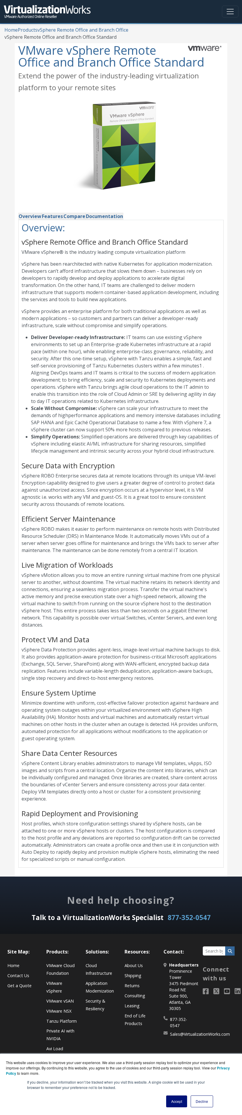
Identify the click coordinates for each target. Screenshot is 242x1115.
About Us (134, 965)
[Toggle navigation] (230, 11)
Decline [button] (202, 1101)
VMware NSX (58, 1011)
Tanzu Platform (61, 1021)
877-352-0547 (189, 918)
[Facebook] (206, 991)
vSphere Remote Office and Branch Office (82, 30)
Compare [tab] (74, 216)
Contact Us (18, 975)
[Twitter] (216, 991)
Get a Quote (19, 985)
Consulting (135, 995)
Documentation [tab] (104, 216)
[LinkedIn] (238, 991)
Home (11, 30)
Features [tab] (52, 216)
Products (27, 30)
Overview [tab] (30, 216)
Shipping (133, 975)
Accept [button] (176, 1101)
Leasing (132, 1005)
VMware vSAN (60, 1001)
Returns (132, 985)
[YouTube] (227, 991)
